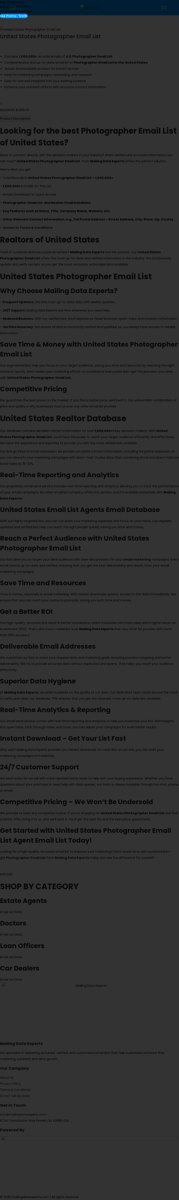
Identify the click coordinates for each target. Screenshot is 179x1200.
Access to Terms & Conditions (28, 227)
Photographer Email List (26, 858)
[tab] (15, 118)
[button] (14, 16)
